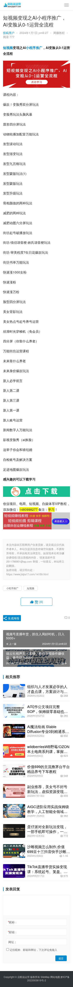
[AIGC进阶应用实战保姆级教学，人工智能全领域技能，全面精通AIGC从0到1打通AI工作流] (14, 811)
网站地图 (55, 977)
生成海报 (13, 618)
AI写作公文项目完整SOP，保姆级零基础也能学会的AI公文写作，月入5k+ (47, 709)
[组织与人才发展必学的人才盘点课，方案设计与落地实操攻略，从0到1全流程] (14, 691)
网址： (12, 942)
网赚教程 (59, 33)
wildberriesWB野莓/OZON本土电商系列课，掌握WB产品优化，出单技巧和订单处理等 (48, 749)
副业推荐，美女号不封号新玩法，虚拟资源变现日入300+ (47, 789)
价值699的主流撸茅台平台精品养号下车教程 (48, 769)
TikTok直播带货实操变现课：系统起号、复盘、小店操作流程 (47, 869)
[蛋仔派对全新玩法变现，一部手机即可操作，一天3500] (14, 831)
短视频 (8, 47)
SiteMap (45, 977)
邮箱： (12, 932)
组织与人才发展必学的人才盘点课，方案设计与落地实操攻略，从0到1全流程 (47, 689)
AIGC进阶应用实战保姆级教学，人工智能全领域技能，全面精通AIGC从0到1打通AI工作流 (48, 809)
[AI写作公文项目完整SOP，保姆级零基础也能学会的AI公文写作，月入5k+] (14, 711)
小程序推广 (34, 47)
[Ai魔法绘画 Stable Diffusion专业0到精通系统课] (14, 731)
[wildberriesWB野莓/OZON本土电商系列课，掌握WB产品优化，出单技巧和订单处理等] (14, 751)
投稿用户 (8, 33)
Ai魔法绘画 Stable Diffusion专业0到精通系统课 (48, 729)
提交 (61, 958)
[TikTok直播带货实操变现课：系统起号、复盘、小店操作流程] (14, 871)
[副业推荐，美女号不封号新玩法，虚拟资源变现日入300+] (14, 791)
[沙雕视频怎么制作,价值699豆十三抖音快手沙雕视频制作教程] (14, 851)
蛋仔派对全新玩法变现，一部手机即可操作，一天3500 (47, 829)
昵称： (12, 922)
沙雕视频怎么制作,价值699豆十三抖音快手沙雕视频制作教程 (48, 849)
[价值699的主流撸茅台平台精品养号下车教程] (14, 771)
